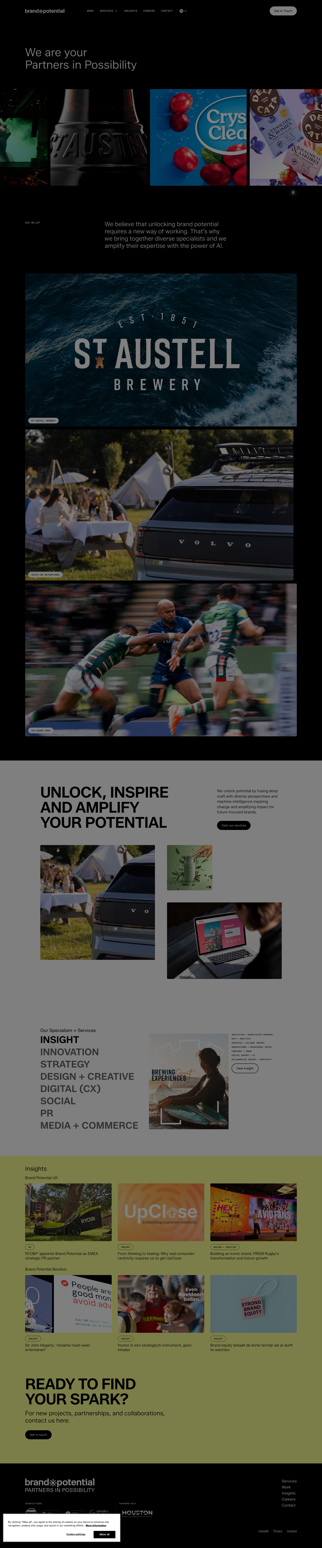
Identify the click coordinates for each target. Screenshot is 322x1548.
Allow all (104, 1534)
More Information (96, 1525)
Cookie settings (75, 1534)
